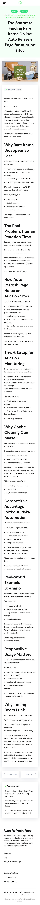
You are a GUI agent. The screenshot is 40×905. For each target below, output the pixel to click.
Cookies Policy (29, 892)
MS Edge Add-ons (10, 881)
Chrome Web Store (11, 873)
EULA (11, 895)
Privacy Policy (18, 892)
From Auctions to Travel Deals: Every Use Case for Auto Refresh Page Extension (19, 794)
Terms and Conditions (22, 895)
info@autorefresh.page (12, 862)
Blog (5, 857)
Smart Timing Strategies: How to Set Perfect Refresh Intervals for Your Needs (19, 803)
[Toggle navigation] (5, 3)
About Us (7, 853)
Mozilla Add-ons (10, 877)
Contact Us (8, 892)
